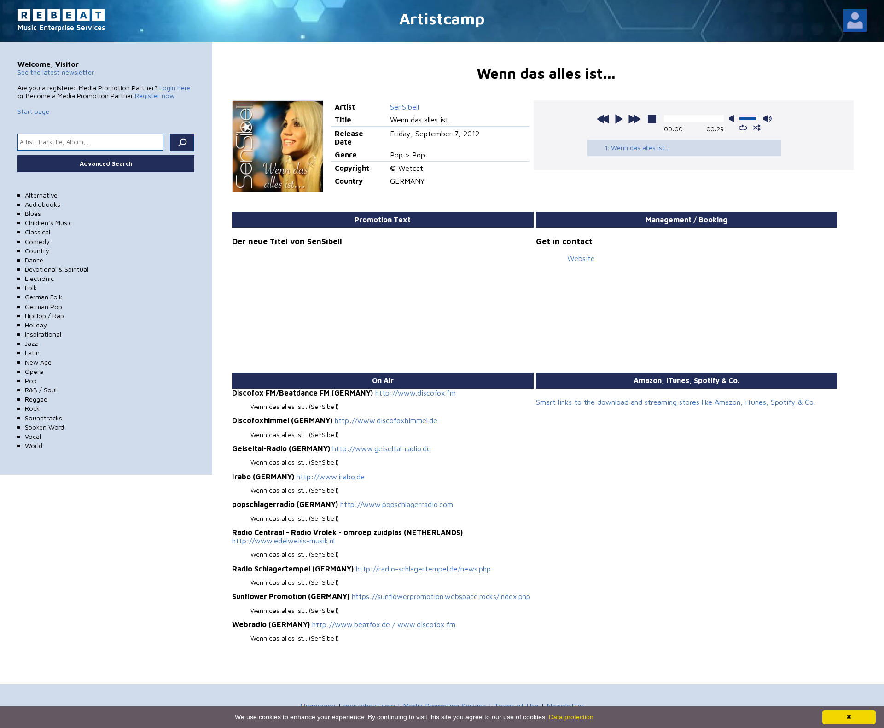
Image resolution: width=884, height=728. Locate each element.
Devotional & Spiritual (56, 269)
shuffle (756, 127)
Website (581, 258)
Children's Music (48, 223)
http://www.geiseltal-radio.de (381, 448)
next (634, 118)
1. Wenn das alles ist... (637, 147)
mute (733, 118)
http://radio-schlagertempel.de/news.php (423, 569)
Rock (32, 408)
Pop (31, 380)
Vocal (33, 436)
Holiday (36, 325)
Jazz (31, 343)
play (619, 119)
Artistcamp (442, 18)
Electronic (39, 278)
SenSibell (404, 107)
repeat (743, 127)
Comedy (37, 241)
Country (37, 251)
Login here (174, 88)
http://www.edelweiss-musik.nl (283, 540)
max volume (767, 118)
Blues (33, 213)
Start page (33, 111)
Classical (37, 232)
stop (652, 118)
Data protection (571, 717)
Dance (34, 260)
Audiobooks (42, 204)
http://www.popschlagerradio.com (396, 504)
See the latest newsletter (55, 72)
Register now (154, 95)
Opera (34, 371)
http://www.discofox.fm (415, 393)
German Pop (43, 306)
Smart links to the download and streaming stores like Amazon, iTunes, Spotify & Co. (675, 402)
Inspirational (43, 334)
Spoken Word (44, 427)
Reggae (36, 399)
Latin (32, 352)
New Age (38, 362)
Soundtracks (43, 418)
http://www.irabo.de (331, 476)
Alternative (41, 195)
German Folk (43, 297)
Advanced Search (106, 163)
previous (603, 118)
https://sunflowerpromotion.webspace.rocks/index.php (441, 596)
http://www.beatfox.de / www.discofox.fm (383, 624)
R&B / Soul (41, 390)
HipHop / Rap (44, 316)
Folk (31, 287)
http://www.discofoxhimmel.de (386, 420)
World (33, 445)
